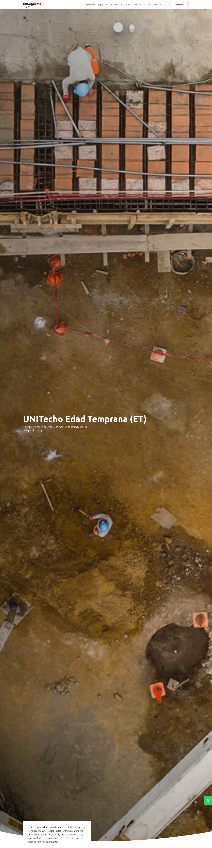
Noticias (114, 5)
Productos (90, 5)
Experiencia (103, 5)
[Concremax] (33, 5)
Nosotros (153, 5)
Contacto (179, 5)
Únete (162, 5)
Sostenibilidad (140, 5)
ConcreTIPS (126, 5)
